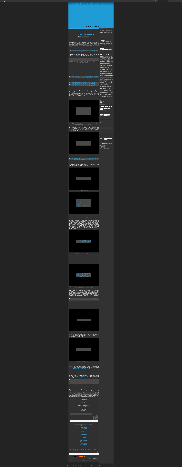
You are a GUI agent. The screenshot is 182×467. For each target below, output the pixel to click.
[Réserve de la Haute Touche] (101, 109)
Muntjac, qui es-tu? (84, 435)
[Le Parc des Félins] (108, 114)
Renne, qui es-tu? (84, 431)
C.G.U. (97, 465)
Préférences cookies (111, 465)
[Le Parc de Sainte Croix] (105, 115)
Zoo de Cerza (101, 103)
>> (88, 460)
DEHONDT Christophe (74, 465)
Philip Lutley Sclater (75, 55)
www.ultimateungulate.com (83, 406)
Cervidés (97, 458)
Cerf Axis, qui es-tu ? (83, 441)
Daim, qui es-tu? (84, 427)
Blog (100, 30)
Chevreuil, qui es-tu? (83, 428)
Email (100, 138)
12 (81, 460)
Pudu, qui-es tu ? (84, 437)
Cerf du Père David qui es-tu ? (83, 438)
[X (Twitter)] (154, 0)
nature (101, 123)
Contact (89, 465)
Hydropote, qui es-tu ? (83, 434)
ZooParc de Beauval (102, 104)
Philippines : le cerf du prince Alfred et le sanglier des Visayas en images (95, 413)
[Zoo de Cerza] (101, 114)
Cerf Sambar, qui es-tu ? (103, 89)
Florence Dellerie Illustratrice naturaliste (104, 148)
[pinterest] (155, 0)
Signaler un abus (93, 465)
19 (86, 460)
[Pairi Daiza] (108, 108)
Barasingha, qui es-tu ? (84, 444)
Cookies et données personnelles (103, 465)
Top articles (85, 465)
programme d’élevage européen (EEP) (80, 376)
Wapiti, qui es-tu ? (84, 443)
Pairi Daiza (101, 102)
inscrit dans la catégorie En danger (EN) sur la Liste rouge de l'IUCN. (79, 368)
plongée (101, 124)
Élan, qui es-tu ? (83, 425)
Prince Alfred (86, 54)
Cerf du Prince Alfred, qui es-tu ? (82, 34)
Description (101, 31)
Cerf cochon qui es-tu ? (83, 440)
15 (83, 460)
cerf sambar (80, 43)
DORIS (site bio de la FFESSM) (103, 145)
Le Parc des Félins (102, 101)
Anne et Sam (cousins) (102, 146)
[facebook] (152, 0)
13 (82, 460)
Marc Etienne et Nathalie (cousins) (104, 147)
